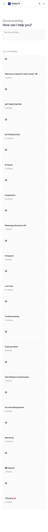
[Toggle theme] (44, 4)
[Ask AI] (42, 36)
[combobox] (39, 4)
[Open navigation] (4, 4)
